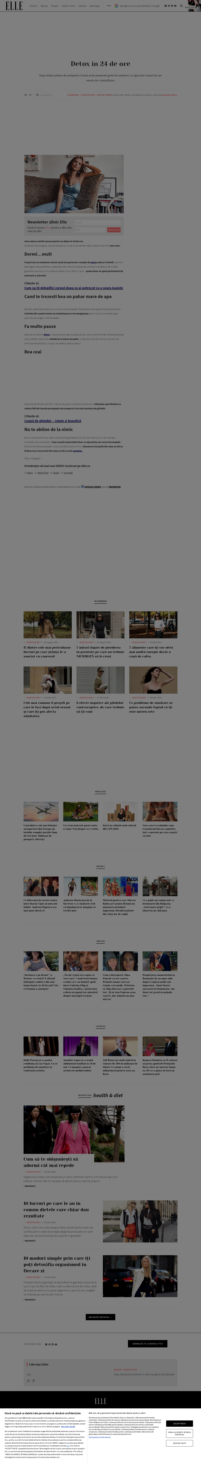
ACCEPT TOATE (179, 1423)
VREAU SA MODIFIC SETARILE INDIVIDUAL (179, 1433)
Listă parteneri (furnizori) (100, 1437)
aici (68, 1446)
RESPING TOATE (179, 1443)
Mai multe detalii (68, 1426)
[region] (100, 1436)
